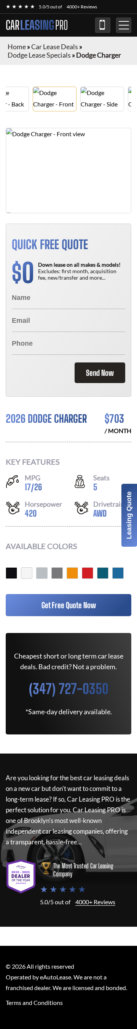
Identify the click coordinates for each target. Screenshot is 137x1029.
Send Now (100, 372)
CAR (37, 25)
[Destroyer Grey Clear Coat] (57, 573)
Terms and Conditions (34, 1002)
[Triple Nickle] (42, 573)
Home (17, 46)
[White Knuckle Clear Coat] (26, 573)
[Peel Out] (72, 573)
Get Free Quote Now (68, 605)
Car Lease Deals (54, 46)
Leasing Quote (129, 515)
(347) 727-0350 (102, 25)
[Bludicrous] (118, 573)
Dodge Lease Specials (39, 55)
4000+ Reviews (82, 7)
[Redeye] (87, 573)
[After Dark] (102, 573)
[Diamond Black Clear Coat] (11, 573)
